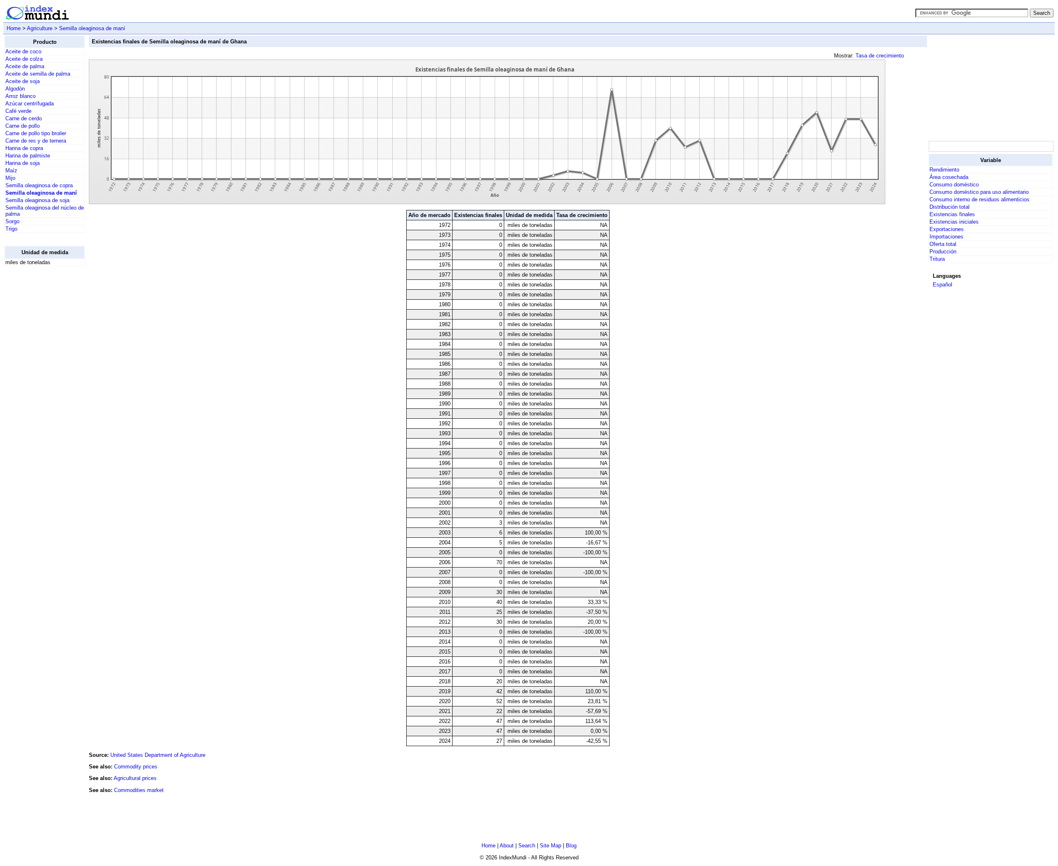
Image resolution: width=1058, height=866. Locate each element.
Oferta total (942, 244)
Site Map (550, 845)
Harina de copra (24, 148)
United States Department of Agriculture (157, 755)
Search (526, 845)
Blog (571, 845)
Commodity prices (135, 766)
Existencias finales (952, 214)
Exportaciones (946, 229)
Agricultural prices (135, 778)
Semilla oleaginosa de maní (92, 28)
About (507, 845)
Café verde (18, 111)
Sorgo (12, 221)
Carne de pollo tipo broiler (35, 133)
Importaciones (946, 237)
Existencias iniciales (954, 222)
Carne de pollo (22, 126)
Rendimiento (944, 170)
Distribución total (949, 207)
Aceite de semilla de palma (37, 74)
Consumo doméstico (954, 184)
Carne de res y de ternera (35, 141)
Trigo (11, 229)
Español (942, 285)
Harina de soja (22, 163)
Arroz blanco (20, 96)
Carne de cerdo (23, 118)
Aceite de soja (22, 81)
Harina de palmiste (27, 156)
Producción (942, 251)
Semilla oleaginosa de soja (37, 200)
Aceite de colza (24, 59)
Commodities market (139, 790)
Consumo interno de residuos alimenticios (979, 199)
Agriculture (39, 28)
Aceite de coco (23, 51)
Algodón (15, 89)
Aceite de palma (24, 66)
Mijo (10, 178)
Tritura (937, 259)
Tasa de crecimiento (879, 55)
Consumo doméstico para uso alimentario (979, 192)
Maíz (11, 170)
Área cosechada (948, 177)
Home (14, 28)
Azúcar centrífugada (29, 103)
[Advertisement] (38, 397)
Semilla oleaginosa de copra (39, 185)
